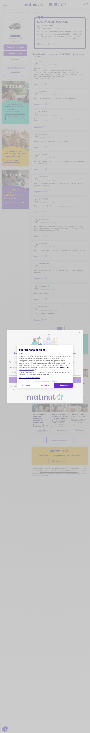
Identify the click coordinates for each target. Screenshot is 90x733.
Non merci (26, 385)
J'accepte (64, 385)
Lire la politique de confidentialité (29, 378)
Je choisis (45, 385)
